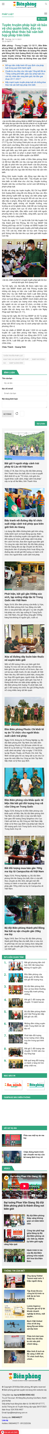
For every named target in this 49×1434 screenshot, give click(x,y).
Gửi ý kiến (41, 424)
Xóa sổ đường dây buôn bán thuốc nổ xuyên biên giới (24, 658)
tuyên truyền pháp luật (13, 356)
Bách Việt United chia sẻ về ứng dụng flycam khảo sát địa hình (35, 1325)
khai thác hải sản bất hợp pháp (16, 359)
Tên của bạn (7, 378)
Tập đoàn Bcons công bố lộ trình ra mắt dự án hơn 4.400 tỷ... (35, 1295)
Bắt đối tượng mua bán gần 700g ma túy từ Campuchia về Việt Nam (24, 870)
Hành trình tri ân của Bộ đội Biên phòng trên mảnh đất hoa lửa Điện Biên (35, 1255)
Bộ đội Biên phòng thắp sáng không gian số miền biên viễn (35, 1219)
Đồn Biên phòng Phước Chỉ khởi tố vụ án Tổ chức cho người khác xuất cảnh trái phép (24, 732)
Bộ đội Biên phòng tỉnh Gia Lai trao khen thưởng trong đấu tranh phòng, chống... (34, 990)
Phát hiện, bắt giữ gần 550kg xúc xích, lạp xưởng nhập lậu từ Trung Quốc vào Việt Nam (24, 597)
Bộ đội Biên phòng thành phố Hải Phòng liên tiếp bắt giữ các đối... (35, 1014)
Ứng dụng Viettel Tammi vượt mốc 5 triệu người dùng (35, 1278)
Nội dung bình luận (10, 399)
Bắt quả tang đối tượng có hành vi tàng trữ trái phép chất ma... (34, 1063)
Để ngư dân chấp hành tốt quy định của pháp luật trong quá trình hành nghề (24, 66)
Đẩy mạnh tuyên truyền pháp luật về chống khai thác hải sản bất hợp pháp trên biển (25, 83)
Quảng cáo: (12, 1417)
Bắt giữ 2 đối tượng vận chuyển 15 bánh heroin (34, 1000)
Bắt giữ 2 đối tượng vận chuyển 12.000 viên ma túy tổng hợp (34, 1051)
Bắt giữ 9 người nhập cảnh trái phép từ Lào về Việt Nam (22, 465)
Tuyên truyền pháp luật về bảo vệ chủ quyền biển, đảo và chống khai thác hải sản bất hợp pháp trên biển (24, 30)
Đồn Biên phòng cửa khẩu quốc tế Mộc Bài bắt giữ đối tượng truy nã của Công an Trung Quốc (24, 803)
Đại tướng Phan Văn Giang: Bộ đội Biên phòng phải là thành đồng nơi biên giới (24, 1205)
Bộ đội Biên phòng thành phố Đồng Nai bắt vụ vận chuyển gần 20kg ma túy (24, 931)
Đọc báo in (9, 1076)
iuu (4, 363)
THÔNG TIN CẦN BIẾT (14, 1271)
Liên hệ (5, 1420)
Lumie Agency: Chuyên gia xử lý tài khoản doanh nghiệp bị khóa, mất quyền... (36, 1311)
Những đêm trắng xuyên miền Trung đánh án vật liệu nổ (34, 1026)
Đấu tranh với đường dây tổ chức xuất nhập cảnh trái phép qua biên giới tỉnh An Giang (24, 524)
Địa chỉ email (7, 389)
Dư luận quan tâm (14, 957)
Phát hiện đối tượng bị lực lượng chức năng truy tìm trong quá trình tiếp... (34, 1039)
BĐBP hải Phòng (38, 359)
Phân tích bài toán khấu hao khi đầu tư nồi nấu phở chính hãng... (35, 1340)
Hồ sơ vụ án (10, 1128)
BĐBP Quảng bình (16, 363)
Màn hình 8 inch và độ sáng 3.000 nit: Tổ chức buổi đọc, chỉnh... (35, 1355)
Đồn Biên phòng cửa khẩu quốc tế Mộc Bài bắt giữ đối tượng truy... (34, 977)
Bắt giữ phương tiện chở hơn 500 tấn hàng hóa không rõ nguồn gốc (34, 965)
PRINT (43, 19)
